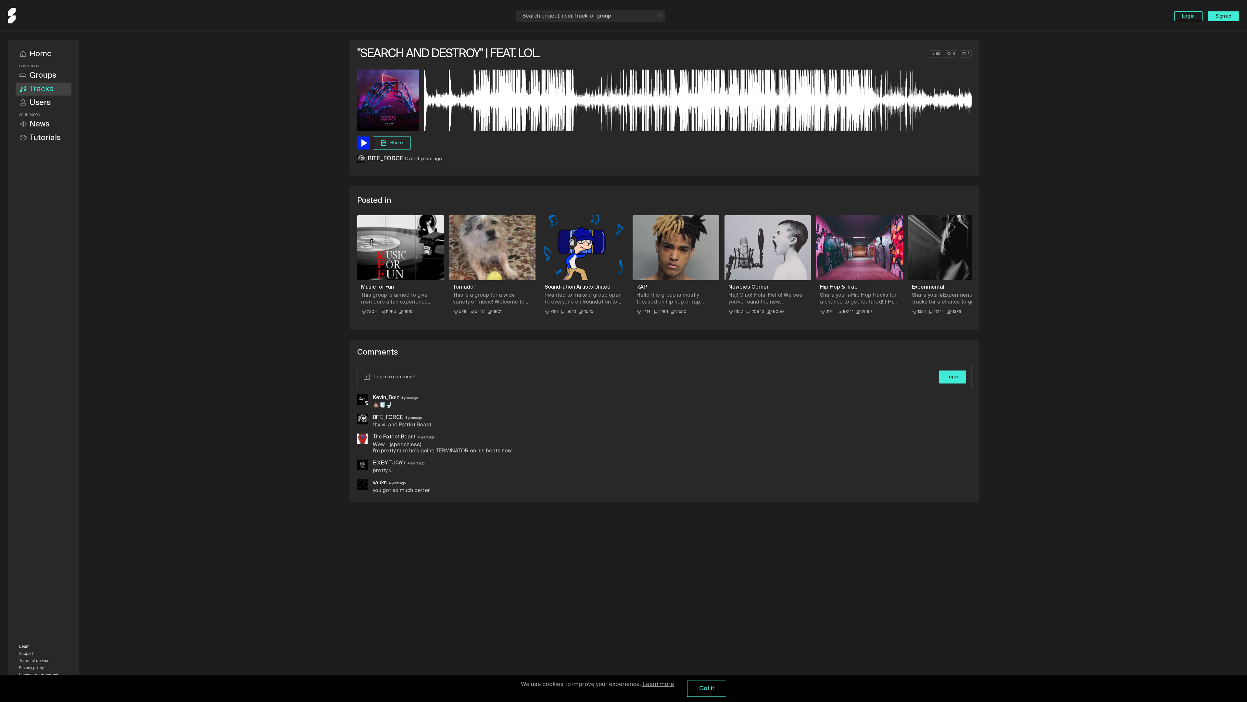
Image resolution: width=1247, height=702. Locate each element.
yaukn (380, 483)
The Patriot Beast (394, 437)
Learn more (658, 684)
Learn (24, 647)
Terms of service (34, 661)
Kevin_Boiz (386, 397)
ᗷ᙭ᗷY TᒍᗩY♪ (389, 463)
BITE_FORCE (386, 158)
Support (26, 654)
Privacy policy (31, 668)
